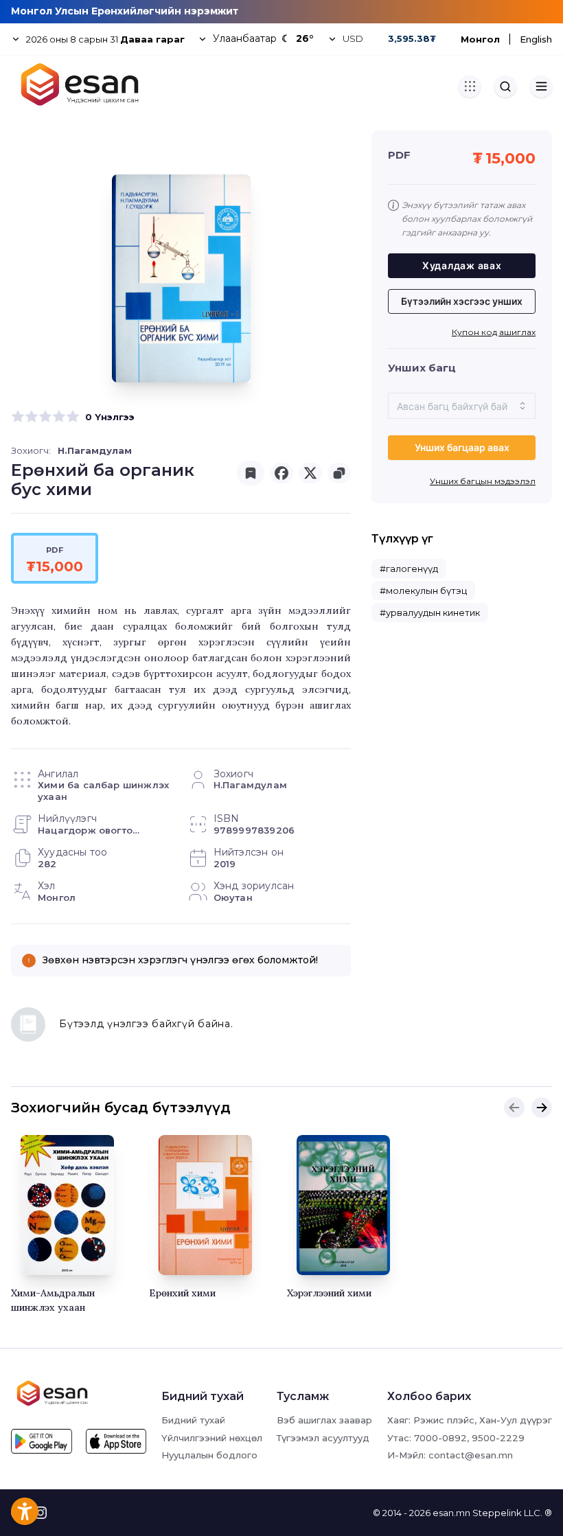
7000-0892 (440, 1437)
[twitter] (310, 473)
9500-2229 (498, 1437)
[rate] (18, 417)
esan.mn (451, 1512)
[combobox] (462, 405)
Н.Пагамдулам (95, 450)
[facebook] (281, 473)
